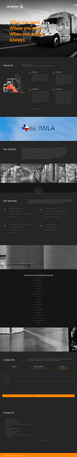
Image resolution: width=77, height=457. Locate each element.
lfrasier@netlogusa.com (62, 369)
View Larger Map (44, 440)
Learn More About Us (36, 108)
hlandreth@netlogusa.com (62, 367)
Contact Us (38, 193)
